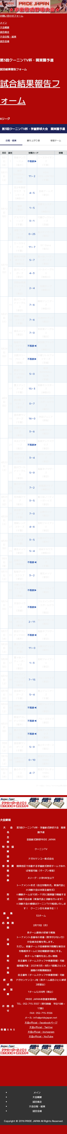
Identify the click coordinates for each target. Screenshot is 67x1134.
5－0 (31, 374)
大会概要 (4, 27)
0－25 (32, 234)
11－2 (32, 176)
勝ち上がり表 (33, 140)
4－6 (31, 526)
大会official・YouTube (41, 1036)
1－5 (31, 207)
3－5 (31, 500)
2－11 (32, 621)
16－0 (32, 418)
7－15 (32, 679)
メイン (3, 22)
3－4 (31, 457)
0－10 (32, 760)
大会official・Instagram (41, 1031)
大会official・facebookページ (41, 1022)
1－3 (31, 663)
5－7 (31, 260)
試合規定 (4, 32)
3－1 (31, 220)
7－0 (31, 332)
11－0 (32, 648)
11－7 (32, 247)
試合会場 (4, 41)
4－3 (31, 273)
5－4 (31, 551)
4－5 (31, 193)
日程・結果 (11, 140)
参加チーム (55, 140)
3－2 (31, 575)
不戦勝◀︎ (32, 345)
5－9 (31, 472)
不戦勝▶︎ (32, 161)
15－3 (32, 388)
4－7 (31, 773)
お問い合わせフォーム (11, 15)
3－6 (31, 431)
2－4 (31, 288)
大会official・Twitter (41, 1027)
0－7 (31, 403)
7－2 (31, 487)
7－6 (31, 304)
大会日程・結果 (8, 36)
